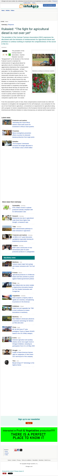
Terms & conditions (26, 460)
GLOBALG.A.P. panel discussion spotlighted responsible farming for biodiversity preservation (22, 239)
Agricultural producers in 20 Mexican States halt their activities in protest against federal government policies (23, 277)
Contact (14, 460)
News (6, 21)
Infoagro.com (29, 466)
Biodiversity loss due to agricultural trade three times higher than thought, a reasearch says (23, 220)
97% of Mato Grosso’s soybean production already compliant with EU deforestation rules (22, 209)
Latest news (5, 118)
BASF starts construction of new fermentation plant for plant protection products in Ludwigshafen (23, 249)
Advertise (41, 460)
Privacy (19, 460)
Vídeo (6, 454)
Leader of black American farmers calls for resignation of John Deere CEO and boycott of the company (22, 354)
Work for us (47, 460)
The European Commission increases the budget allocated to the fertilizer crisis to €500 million (22, 145)
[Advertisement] (29, 16)
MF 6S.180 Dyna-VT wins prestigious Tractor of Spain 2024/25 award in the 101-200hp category (23, 331)
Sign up (29, 423)
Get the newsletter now (49, 5)
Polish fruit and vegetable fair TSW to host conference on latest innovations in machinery (23, 310)
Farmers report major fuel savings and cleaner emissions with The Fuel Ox (23, 266)
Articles (7, 453)
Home (9, 460)
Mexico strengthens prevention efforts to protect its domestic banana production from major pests (23, 135)
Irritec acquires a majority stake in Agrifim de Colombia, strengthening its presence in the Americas (23, 300)
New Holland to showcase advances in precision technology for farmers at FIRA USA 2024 (23, 321)
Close (33, 2)
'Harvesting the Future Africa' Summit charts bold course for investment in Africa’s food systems (23, 124)
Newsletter (35, 460)
